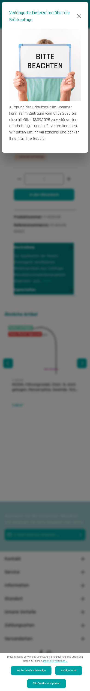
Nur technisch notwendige (31, 670)
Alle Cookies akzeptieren (46, 683)
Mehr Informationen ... (55, 661)
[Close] (79, 16)
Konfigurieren (68, 670)
